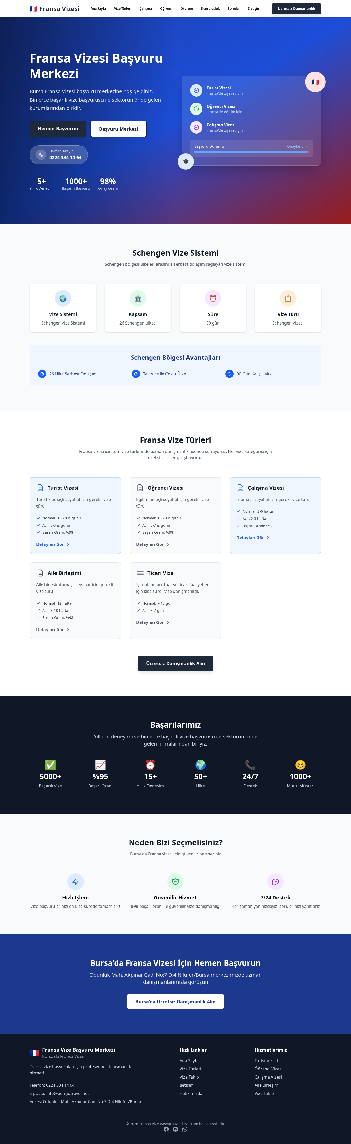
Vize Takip (189, 1077)
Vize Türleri (122, 8)
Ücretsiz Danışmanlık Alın (175, 663)
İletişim (254, 8)
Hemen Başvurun (58, 128)
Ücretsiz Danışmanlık (296, 8)
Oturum (187, 8)
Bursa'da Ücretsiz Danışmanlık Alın (175, 1001)
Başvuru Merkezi (118, 129)
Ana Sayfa (98, 8)
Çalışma (146, 8)
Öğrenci (166, 8)
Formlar (234, 8)
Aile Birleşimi (267, 1085)
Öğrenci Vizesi (268, 1069)
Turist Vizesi (266, 1060)
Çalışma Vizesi (268, 1077)
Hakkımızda (191, 1093)
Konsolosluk (210, 8)
